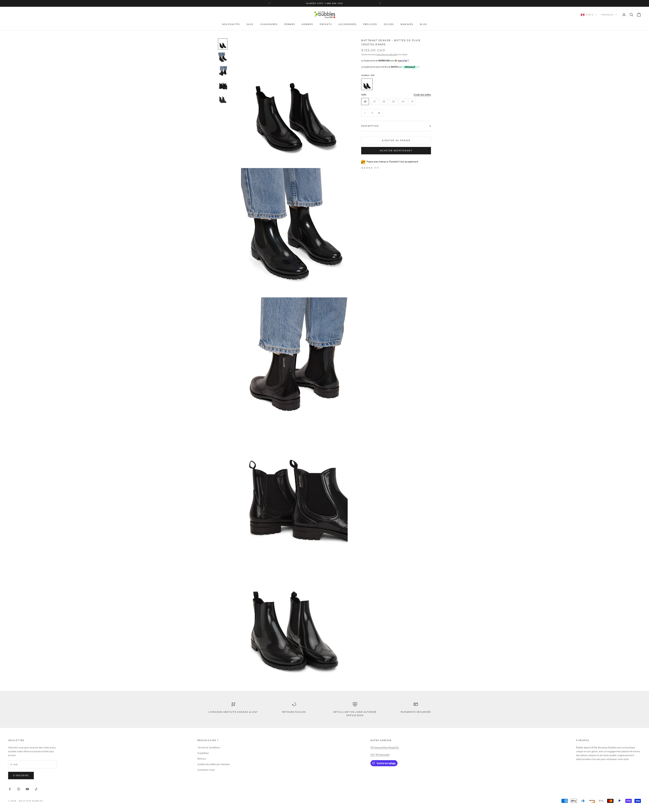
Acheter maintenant (396, 150)
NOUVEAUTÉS (231, 24)
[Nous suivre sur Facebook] (9, 789)
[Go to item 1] (222, 57)
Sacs (250, 24)
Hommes (307, 24)
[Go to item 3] (222, 85)
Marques (407, 24)
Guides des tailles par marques (213, 764)
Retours (201, 758)
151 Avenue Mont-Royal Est (384, 747)
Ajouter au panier (396, 140)
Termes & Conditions (208, 747)
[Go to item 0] (222, 44)
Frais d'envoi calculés (386, 54)
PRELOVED (370, 24)
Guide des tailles (422, 94)
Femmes (289, 24)
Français (607, 15)
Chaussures (268, 24)
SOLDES (389, 24)
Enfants (326, 24)
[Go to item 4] (222, 98)
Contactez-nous (206, 769)
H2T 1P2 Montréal (379, 754)
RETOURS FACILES (294, 712)
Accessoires (347, 24)
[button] (396, 60)
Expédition (203, 753)
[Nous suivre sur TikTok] (36, 789)
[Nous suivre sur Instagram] (18, 789)
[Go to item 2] (222, 71)
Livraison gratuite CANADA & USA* (233, 712)
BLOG (423, 24)
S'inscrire (21, 775)
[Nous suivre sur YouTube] (27, 789)
